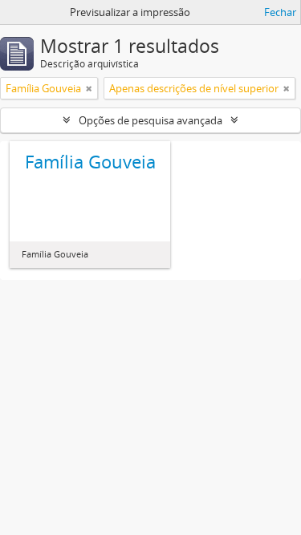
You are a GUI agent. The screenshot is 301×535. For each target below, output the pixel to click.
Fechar (280, 12)
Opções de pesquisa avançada (150, 120)
